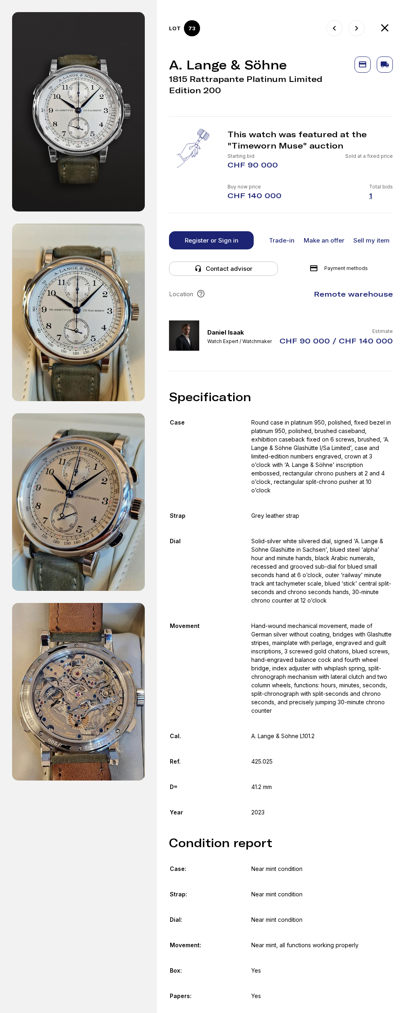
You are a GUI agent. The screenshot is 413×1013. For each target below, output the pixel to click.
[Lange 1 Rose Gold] (356, 28)
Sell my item (371, 240)
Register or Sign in (211, 240)
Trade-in (281, 240)
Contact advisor (229, 268)
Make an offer (324, 240)
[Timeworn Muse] (385, 28)
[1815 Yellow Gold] (334, 28)
